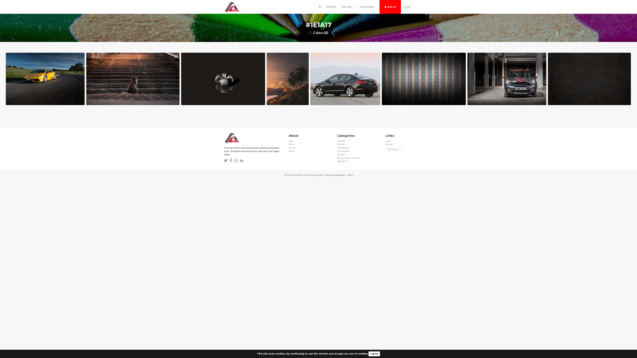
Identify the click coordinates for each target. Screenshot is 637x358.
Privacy (292, 148)
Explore (346, 7)
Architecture (343, 148)
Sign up (391, 7)
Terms (292, 144)
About (291, 151)
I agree (374, 354)
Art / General (343, 151)
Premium (331, 7)
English (394, 149)
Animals (341, 144)
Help (291, 141)
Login (407, 7)
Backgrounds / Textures (348, 158)
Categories (367, 7)
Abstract (341, 141)
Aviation (341, 154)
